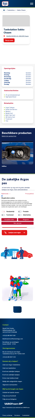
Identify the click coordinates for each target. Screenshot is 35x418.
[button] (5, 194)
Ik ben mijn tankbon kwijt (10, 378)
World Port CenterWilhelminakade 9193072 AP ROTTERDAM (10, 330)
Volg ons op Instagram (10, 399)
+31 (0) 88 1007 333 (9, 357)
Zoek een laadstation (9, 368)
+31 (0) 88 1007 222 (9, 335)
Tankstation (11, 10)
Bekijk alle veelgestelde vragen (12, 381)
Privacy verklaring (7, 415)
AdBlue (4, 166)
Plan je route (9, 40)
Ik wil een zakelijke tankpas (11, 371)
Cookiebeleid (25, 415)
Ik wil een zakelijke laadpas (11, 375)
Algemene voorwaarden (10, 385)
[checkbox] (3, 211)
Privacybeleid (29, 193)
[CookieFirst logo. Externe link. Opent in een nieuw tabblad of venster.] (2, 196)
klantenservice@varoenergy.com (13, 339)
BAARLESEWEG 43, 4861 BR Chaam (17, 36)
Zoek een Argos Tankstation (11, 365)
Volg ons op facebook (9, 396)
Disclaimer (17, 415)
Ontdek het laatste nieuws (11, 392)
